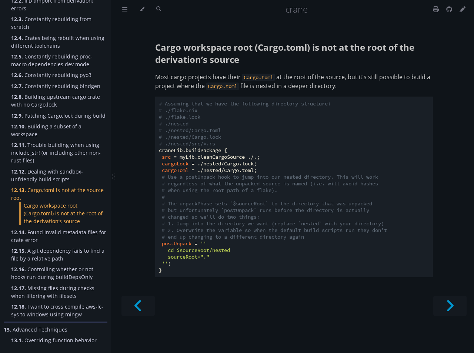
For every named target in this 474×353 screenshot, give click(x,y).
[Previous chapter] (138, 306)
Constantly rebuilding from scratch (51, 23)
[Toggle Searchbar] (158, 9)
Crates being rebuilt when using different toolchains (57, 41)
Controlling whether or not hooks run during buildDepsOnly (52, 273)
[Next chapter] (450, 306)
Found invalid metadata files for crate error (58, 236)
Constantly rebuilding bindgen (55, 86)
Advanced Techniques (35, 329)
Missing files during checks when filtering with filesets (52, 292)
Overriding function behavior (54, 340)
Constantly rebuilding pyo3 (51, 74)
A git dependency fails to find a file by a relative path (57, 254)
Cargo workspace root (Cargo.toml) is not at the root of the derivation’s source (63, 213)
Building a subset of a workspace (46, 130)
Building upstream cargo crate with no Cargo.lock (55, 100)
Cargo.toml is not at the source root (57, 193)
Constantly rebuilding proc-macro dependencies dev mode (52, 60)
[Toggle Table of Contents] (125, 9)
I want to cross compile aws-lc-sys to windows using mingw (57, 310)
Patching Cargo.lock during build (58, 115)
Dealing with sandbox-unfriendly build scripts (47, 175)
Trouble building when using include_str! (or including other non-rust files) (56, 152)
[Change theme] (142, 9)
